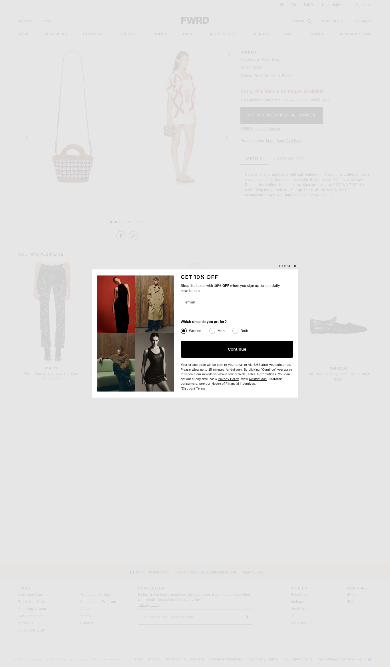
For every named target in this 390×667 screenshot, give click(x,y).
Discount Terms (193, 388)
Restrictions (258, 379)
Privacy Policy (228, 379)
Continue (237, 349)
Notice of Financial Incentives (233, 383)
